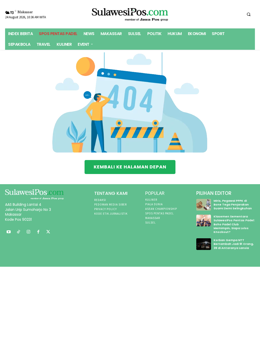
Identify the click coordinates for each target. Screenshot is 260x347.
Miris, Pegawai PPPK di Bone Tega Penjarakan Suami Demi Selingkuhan (233, 205)
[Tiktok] (18, 232)
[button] (248, 14)
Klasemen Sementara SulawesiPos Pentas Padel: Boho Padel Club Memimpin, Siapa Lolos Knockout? (234, 224)
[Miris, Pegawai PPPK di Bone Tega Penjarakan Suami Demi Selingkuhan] (203, 205)
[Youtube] (8, 232)
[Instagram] (28, 232)
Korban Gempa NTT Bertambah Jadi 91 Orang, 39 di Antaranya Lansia (234, 244)
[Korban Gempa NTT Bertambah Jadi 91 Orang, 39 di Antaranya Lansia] (203, 244)
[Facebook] (38, 232)
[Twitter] (48, 232)
